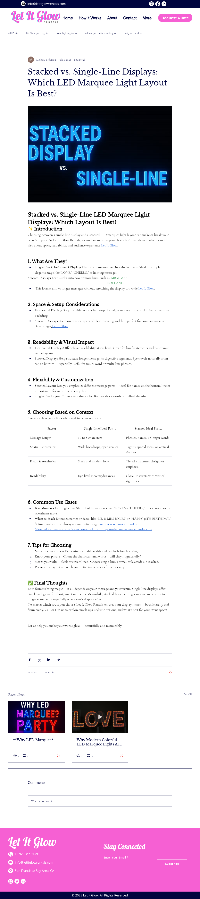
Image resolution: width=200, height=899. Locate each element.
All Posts (13, 33)
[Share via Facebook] (29, 660)
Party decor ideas (133, 33)
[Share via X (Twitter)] (39, 660)
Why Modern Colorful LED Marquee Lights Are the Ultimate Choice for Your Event (99, 742)
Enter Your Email (115, 857)
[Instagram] (151, 3)
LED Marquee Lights (37, 33)
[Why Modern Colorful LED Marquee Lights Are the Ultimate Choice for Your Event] (100, 717)
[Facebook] (157, 3)
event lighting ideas (66, 33)
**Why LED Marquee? (33, 740)
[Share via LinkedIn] (49, 660)
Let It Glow (32, 841)
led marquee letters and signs (100, 33)
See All (188, 694)
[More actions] (170, 59)
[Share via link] (58, 660)
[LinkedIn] (164, 3)
